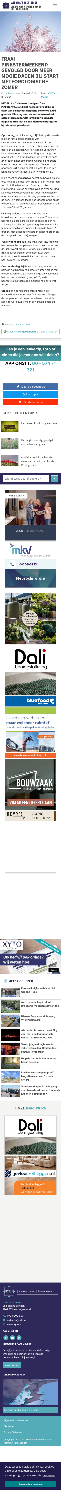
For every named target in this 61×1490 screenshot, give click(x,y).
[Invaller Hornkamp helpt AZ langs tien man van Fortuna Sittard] (10, 1077)
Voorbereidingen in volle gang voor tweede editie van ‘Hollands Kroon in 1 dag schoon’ (40, 1090)
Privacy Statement (13, 1432)
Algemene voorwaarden (16, 1420)
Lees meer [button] (49, 1475)
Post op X (32, 394)
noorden (25, 324)
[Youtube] (12, 1337)
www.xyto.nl (14, 1324)
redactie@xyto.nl (16, 1320)
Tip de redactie (33, 402)
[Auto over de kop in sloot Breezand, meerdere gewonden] (10, 1006)
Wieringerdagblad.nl (24, 3)
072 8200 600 (15, 1315)
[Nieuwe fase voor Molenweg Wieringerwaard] (10, 1020)
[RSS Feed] (19, 1337)
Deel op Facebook (33, 386)
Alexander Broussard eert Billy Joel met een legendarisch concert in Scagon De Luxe (39, 1034)
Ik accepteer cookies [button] (31, 1484)
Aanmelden (12, 1365)
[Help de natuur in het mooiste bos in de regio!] (10, 1063)
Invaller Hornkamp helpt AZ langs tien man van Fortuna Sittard (37, 1076)
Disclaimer (9, 1426)
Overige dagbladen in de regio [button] (21, 1410)
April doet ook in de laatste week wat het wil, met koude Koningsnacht (37, 461)
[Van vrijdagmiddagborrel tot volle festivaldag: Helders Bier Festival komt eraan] (10, 1048)
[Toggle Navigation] (55, 5)
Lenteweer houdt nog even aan (39, 423)
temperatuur (12, 324)
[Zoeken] (54, 478)
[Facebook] (6, 1337)
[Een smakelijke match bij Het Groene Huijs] (10, 992)
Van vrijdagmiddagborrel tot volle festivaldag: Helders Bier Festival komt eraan (39, 1048)
